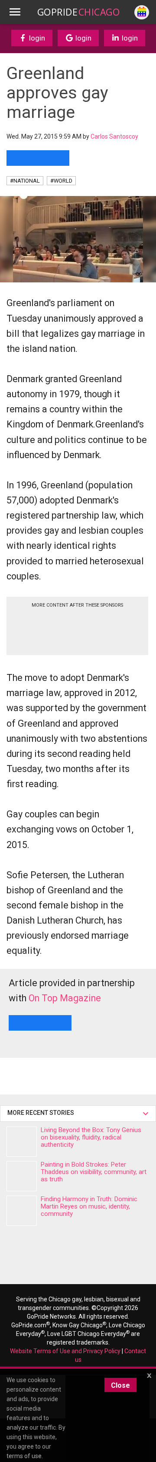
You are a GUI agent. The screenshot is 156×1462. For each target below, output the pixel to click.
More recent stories (42, 1112)
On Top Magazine (65, 998)
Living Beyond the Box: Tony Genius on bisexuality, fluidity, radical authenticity (91, 1137)
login (36, 38)
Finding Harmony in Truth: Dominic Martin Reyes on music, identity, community (89, 1206)
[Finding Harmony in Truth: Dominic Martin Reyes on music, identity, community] (21, 1211)
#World (61, 180)
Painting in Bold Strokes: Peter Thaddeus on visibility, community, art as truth (93, 1172)
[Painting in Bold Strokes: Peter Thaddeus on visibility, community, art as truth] (21, 1176)
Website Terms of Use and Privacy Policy (65, 1351)
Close (120, 1385)
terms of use (24, 1456)
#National (25, 180)
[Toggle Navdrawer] (15, 12)
